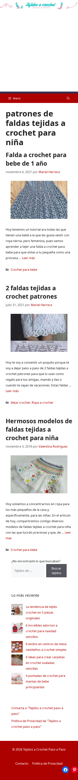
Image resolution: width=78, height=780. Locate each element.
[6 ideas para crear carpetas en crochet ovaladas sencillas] (17, 660)
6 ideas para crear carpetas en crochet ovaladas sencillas (45, 663)
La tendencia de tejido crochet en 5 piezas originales (41, 612)
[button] (68, 98)
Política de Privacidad (47, 763)
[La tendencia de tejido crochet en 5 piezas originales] (17, 610)
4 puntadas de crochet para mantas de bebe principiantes (45, 681)
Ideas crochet (20, 402)
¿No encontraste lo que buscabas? (35, 561)
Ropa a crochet (42, 402)
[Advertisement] (39, 52)
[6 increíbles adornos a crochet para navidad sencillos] (17, 629)
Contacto (21, 763)
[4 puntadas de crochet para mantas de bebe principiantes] (17, 679)
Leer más (28, 258)
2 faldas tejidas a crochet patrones (31, 292)
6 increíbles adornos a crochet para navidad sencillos (41, 631)
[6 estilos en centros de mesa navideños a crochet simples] (17, 647)
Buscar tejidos (56, 570)
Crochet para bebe (24, 269)
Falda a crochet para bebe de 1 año (36, 159)
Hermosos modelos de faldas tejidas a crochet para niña (39, 429)
